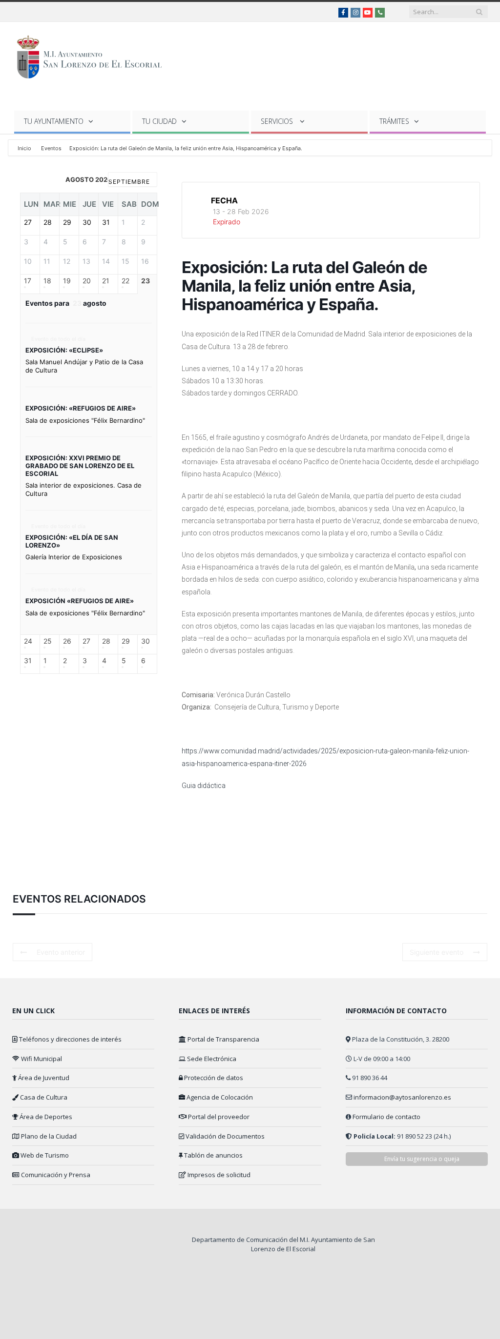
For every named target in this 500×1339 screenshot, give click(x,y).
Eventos (51, 148)
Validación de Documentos (224, 1136)
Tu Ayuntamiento (53, 121)
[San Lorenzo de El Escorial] (94, 54)
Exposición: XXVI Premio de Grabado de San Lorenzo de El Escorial (79, 465)
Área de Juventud (43, 1077)
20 (87, 281)
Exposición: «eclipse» (64, 350)
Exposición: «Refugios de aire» (80, 408)
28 (106, 641)
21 (105, 281)
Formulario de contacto (386, 1116)
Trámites (394, 121)
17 (27, 281)
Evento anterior (61, 952)
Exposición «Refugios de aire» (79, 601)
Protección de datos (213, 1077)
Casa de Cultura (43, 1097)
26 (67, 641)
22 (125, 281)
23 (145, 281)
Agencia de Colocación (219, 1097)
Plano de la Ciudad (48, 1136)
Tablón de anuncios (213, 1155)
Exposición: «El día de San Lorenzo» (71, 541)
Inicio (25, 148)
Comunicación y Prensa (55, 1174)
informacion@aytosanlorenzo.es (402, 1097)
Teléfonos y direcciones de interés (70, 1039)
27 (86, 641)
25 (47, 641)
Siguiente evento (436, 952)
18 (47, 281)
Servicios (278, 121)
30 (145, 641)
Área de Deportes (45, 1116)
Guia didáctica (204, 785)
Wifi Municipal (41, 1058)
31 (28, 661)
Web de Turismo (44, 1155)
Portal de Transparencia (222, 1039)
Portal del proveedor (218, 1116)
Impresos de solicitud (218, 1174)
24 (28, 641)
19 (67, 281)
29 (126, 641)
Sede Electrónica (211, 1058)
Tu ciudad (159, 121)
